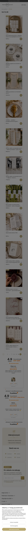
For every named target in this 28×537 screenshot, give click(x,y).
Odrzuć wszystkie (14, 522)
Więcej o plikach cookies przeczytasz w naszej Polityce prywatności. (13, 518)
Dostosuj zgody (14, 525)
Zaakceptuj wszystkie (14, 529)
